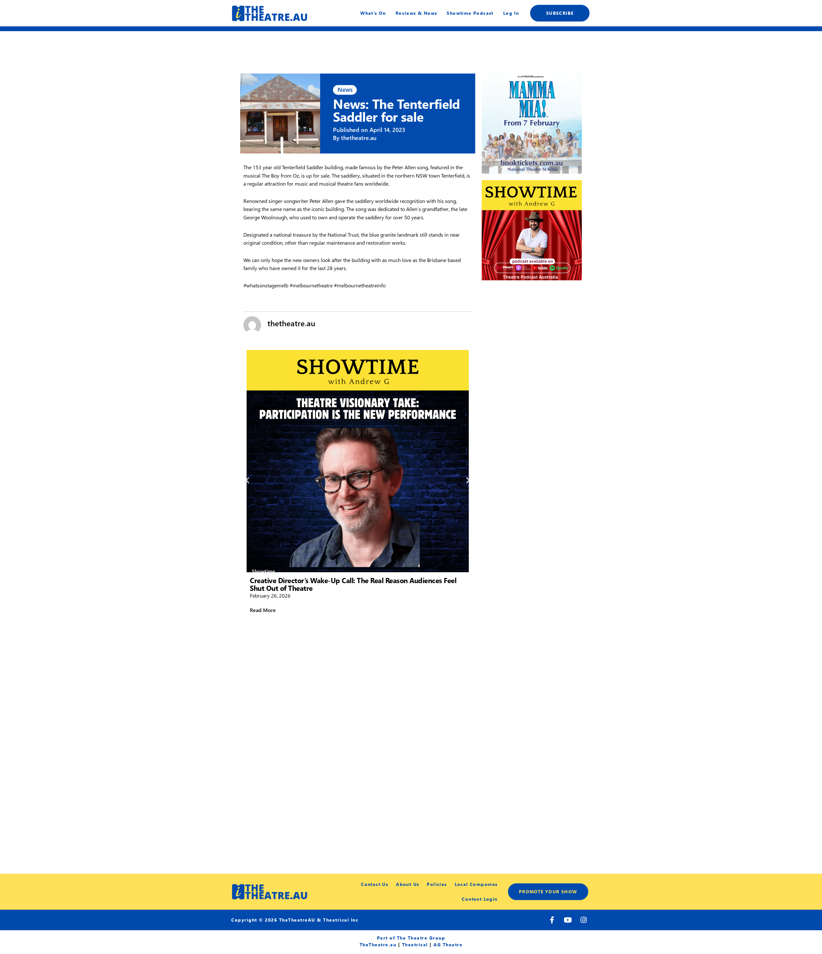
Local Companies (476, 884)
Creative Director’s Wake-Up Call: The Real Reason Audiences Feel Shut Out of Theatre (353, 584)
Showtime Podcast (470, 13)
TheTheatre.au (378, 944)
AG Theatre (447, 944)
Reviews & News (416, 13)
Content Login (479, 899)
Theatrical (415, 944)
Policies (437, 884)
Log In (511, 13)
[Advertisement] (532, 329)
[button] (247, 480)
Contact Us (374, 884)
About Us (407, 884)
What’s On (373, 13)
